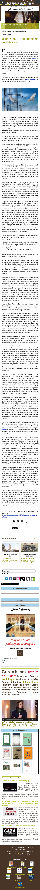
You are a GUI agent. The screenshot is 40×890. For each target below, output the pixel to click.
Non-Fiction (23, 867)
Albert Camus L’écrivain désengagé (16, 781)
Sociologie (8, 679)
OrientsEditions (20, 887)
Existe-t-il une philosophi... (10, 658)
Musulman (21, 690)
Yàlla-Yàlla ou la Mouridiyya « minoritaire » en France (10, 560)
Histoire (27, 687)
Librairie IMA (8, 881)
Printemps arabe (27, 692)
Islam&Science (32, 881)
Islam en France (27, 676)
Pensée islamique (12, 682)
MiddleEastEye (20, 874)
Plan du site (13, 854)
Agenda (20, 600)
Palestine (6, 685)
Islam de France (22, 685)
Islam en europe (11, 687)
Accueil (4, 31)
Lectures (9, 874)
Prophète (33, 679)
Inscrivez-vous (20, 592)
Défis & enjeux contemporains (17, 31)
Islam (20, 671)
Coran (8, 671)
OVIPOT (31, 867)
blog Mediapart (31, 79)
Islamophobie (30, 682)
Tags (29, 854)
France (16, 694)
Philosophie (7, 694)
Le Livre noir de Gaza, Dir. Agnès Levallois (18, 826)
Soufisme (20, 679)
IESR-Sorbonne (11, 867)
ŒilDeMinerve (19, 881)
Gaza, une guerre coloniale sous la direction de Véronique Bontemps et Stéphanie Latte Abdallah (20, 803)
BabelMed (30, 874)
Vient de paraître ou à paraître (11, 778)
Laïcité (35, 685)
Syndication (23, 854)
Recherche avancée (8, 574)
